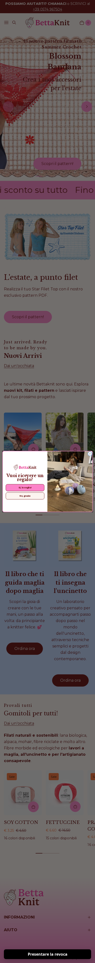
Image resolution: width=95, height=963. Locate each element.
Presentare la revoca (47, 954)
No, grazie (24, 496)
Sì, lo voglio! (25, 487)
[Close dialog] (90, 454)
